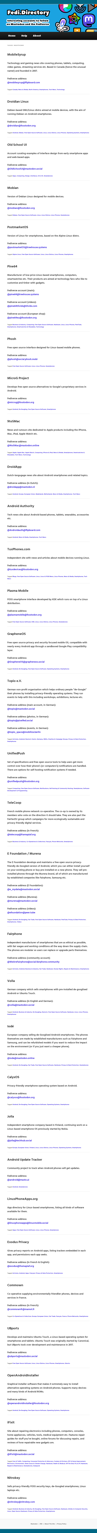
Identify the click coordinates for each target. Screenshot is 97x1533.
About (37, 35)
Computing (20, 176)
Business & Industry (19, 325)
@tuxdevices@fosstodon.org (22, 569)
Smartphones (43, 90)
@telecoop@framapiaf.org (21, 835)
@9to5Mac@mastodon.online (23, 445)
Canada (15, 90)
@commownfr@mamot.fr (20, 1309)
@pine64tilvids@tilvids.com (22, 306)
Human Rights (58, 969)
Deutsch (28, 739)
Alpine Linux (17, 254)
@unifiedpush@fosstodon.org (23, 781)
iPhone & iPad (48, 453)
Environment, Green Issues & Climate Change (30, 1464)
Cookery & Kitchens (60, 1461)
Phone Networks (57, 842)
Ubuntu (67, 1363)
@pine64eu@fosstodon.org (22, 318)
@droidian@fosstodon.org (21, 126)
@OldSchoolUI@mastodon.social (24, 169)
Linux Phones (61, 133)
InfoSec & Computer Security (77, 1509)
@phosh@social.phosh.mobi (22, 359)
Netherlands (48, 494)
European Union (29, 494)
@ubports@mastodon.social (22, 1356)
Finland (32, 1148)
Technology (61, 90)
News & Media (23, 90)
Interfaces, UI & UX (36, 176)
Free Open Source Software (33, 133)
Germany (40, 739)
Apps (14, 176)
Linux (45, 133)
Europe (21, 494)
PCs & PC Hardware (81, 1464)
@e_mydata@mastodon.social (23, 889)
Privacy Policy (61, 1524)
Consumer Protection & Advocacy (42, 1461)
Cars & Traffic (17, 1461)
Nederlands (39, 494)
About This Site (50, 1524)
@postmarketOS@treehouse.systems (27, 247)
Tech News (52, 90)
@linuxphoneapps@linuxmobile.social (27, 1223)
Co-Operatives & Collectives (36, 842)
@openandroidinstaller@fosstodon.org (28, 1403)
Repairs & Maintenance (71, 969)
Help (24, 35)
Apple (15, 453)
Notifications (44, 788)
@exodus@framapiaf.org (20, 1266)
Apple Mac (21, 453)
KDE (33, 622)
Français (48, 842)
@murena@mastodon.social (22, 901)
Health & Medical (59, 1464)
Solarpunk (36, 1466)
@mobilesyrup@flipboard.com (23, 83)
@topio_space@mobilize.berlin (24, 732)
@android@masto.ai (18, 1180)
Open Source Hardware (19, 1511)
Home (12, 35)
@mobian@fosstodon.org (21, 208)
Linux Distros (52, 133)
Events (34, 739)
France (64, 1316)
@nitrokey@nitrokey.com (21, 1502)
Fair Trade (31, 920)
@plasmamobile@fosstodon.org (24, 615)
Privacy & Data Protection (77, 739)
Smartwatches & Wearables (26, 327)
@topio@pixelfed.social (20, 721)
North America (34, 90)
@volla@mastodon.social (20, 1005)
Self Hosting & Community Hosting (61, 788)
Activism (15, 739)
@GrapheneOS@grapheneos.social (26, 662)
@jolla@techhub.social (19, 1141)
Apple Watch (29, 453)
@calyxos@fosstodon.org (21, 1097)
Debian (21, 133)
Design (27, 176)
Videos (19, 922)
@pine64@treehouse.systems (23, 294)
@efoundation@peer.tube (21, 913)
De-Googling (23, 409)
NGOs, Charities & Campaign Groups (56, 739)
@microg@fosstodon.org (20, 402)
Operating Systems (73, 133)
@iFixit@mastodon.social (20, 1454)
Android (15, 133)
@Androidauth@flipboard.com (23, 530)
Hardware (57, 325)
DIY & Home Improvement (77, 1461)
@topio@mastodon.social (21, 709)
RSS (41, 1524)
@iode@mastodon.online (20, 1058)
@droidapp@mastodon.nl (21, 487)
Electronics (11, 1464)
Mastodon (34, 1524)
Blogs (14, 576)
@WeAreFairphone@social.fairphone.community (33, 962)
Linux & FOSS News (46, 576)
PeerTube (78, 325)
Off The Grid (70, 1464)
